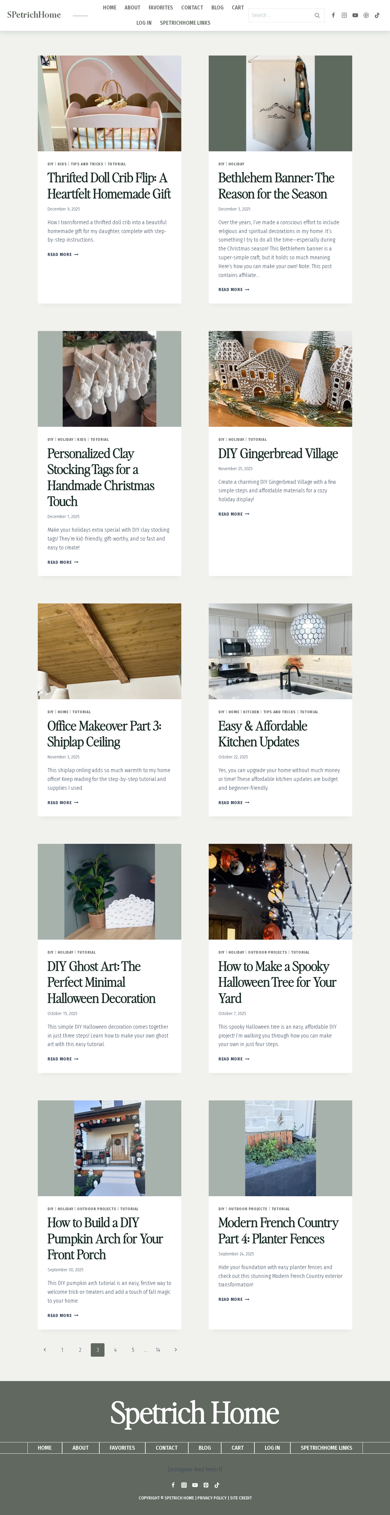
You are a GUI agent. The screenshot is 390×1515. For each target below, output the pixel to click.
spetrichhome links (185, 23)
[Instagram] (344, 15)
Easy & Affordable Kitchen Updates (262, 733)
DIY (51, 164)
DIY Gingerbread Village (278, 452)
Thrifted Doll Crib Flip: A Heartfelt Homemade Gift (109, 185)
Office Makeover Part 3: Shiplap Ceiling (104, 733)
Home (109, 7)
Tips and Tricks (87, 164)
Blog (217, 7)
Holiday (236, 164)
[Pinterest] (366, 15)
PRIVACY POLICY (212, 1498)
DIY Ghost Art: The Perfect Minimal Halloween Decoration (102, 981)
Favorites (161, 7)
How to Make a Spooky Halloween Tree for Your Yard (277, 981)
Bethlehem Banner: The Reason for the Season (276, 185)
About (132, 7)
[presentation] (109, 103)
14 (158, 1350)
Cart (238, 7)
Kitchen (251, 712)
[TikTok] (377, 15)
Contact (192, 7)
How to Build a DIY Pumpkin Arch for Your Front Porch (105, 1238)
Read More (63, 254)
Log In (144, 23)
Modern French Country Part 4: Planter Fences (278, 1230)
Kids (62, 164)
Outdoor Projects (267, 952)
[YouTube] (355, 15)
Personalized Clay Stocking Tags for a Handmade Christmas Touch (101, 476)
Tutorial (117, 164)
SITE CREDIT (241, 1498)
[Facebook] (333, 15)
